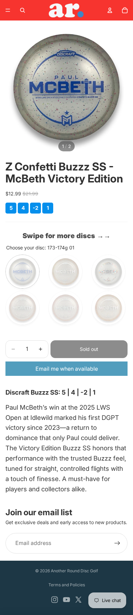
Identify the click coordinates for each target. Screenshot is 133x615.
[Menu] (8, 10)
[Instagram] (54, 600)
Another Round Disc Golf (74, 570)
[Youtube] (66, 600)
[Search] (22, 10)
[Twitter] (78, 600)
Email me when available (66, 368)
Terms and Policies (66, 584)
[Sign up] (117, 543)
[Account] (109, 10)
